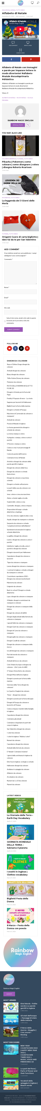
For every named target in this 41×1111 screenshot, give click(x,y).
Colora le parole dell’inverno (17, 454)
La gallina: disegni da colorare (17, 536)
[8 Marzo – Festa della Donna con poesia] (20, 915)
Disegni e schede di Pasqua (16, 410)
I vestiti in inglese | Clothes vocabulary (17, 873)
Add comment (20, 16)
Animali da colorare (13, 420)
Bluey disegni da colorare (16, 374)
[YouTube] (9, 348)
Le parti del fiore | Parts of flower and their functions (28, 1071)
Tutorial (20, 159)
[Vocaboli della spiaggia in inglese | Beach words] (10, 1085)
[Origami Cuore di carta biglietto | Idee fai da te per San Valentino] (20, 220)
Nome (6, 287)
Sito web (7, 308)
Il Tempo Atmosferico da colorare (19, 671)
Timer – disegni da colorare (16, 695)
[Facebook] (15, 348)
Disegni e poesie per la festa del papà (20, 699)
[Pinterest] (27, 348)
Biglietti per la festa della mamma (18, 406)
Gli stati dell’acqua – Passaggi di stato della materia (28, 1018)
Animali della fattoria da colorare (18, 748)
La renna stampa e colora (15, 434)
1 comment (24, 1064)
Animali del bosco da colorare (17, 661)
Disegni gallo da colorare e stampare (19, 637)
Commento (8, 259)
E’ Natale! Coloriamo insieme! (17, 752)
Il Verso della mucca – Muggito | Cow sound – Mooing (28, 1031)
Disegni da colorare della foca (17, 468)
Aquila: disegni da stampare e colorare (20, 519)
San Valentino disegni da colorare (18, 729)
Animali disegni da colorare (16, 371)
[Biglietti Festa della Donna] (20, 889)
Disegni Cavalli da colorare (16, 641)
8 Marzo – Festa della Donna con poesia (18, 927)
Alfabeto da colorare (14, 773)
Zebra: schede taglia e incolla (17, 498)
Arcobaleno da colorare (15, 777)
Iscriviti (9, 994)
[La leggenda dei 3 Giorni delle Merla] (20, 184)
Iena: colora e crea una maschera (18, 494)
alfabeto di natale (8, 98)
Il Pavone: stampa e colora (16, 444)
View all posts (18, 125)
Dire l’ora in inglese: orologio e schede (20, 762)
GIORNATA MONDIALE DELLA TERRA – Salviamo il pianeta (19, 845)
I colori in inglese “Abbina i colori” (18, 736)
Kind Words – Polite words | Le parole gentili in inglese (28, 1006)
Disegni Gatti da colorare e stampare (20, 627)
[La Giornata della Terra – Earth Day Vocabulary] (20, 805)
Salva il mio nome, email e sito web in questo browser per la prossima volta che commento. (21, 320)
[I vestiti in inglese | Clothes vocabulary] (20, 862)
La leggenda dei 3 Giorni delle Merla (18, 202)
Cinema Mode (20, 53)
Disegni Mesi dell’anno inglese (17, 675)
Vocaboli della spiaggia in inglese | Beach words (29, 1083)
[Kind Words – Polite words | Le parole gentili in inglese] (10, 1008)
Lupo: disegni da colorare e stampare (20, 596)
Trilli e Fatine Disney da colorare (18, 378)
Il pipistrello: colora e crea (16, 502)
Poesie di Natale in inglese (16, 424)
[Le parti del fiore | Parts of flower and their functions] (10, 1073)
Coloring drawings (9, 159)
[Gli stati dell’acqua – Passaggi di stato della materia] (10, 1020)
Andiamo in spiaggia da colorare (18, 769)
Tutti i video (20, 10)
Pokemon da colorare (14, 382)
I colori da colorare (13, 733)
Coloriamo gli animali (14, 719)
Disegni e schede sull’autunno (17, 484)
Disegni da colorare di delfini (17, 613)
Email (6, 298)
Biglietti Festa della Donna (17, 900)
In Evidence (6, 197)
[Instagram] (21, 348)
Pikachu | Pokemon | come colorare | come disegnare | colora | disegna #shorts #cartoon (20, 165)
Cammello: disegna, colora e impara (19, 506)
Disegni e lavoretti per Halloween (19, 552)
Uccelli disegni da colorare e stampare (20, 651)
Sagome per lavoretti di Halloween (19, 402)
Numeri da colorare (13, 740)
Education (6, 10)
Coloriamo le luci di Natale (16, 458)
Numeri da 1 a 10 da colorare (17, 781)
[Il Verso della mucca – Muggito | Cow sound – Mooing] (10, 1032)
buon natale (21, 98)
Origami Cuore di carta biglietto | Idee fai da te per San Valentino (20, 238)
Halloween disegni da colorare (17, 765)
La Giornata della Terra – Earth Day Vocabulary (20, 816)
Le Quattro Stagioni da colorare (18, 691)
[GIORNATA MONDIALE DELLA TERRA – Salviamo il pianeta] (20, 832)
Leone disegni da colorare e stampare (20, 566)
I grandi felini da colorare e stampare (20, 623)
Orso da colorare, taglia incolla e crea (20, 516)
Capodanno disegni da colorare (18, 715)
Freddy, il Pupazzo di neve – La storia (19, 398)
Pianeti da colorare (13, 784)
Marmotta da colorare (14, 583)
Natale (12, 10)
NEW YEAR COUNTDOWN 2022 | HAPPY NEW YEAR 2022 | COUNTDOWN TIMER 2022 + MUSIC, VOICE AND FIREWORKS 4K (29, 1054)
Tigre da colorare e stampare (17, 562)
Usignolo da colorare (14, 586)
